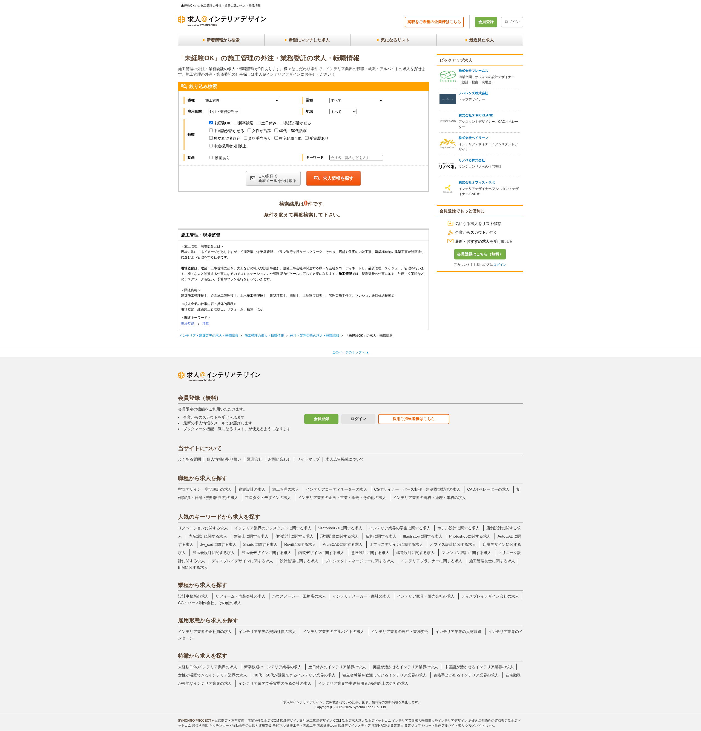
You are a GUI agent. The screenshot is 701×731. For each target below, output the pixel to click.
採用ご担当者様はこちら (414, 418)
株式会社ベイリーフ (473, 138)
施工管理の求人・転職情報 (264, 336)
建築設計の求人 (252, 489)
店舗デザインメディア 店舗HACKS (364, 725)
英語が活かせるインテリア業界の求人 (405, 667)
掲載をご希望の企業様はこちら (434, 21)
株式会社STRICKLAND (476, 115)
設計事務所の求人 (193, 596)
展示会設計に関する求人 (214, 552)
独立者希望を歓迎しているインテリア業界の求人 (384, 675)
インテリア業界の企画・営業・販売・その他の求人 (342, 497)
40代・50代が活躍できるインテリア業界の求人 (294, 675)
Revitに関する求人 (300, 544)
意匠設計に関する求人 (370, 552)
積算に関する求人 (381, 536)
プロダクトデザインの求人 (268, 497)
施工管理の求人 (285, 489)
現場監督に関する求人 (339, 536)
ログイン (512, 21)
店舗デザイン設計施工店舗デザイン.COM (310, 721)
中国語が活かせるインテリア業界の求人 (479, 667)
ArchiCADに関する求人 (343, 544)
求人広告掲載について (345, 459)
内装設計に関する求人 (208, 536)
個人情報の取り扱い (224, 459)
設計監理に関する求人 (299, 561)
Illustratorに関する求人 (422, 536)
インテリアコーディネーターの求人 (336, 489)
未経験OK (222, 123)
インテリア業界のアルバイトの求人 (333, 631)
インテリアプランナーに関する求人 (431, 561)
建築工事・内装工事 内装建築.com (311, 725)
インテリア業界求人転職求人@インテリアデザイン (429, 721)
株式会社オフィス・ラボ (477, 182)
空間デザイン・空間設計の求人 (205, 489)
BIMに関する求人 (193, 567)
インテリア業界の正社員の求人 (205, 631)
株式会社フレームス (473, 71)
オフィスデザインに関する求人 (396, 544)
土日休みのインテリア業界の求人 (337, 667)
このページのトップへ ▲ (350, 352)
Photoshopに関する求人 (470, 536)
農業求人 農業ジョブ (405, 725)
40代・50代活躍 (293, 131)
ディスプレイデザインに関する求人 (242, 561)
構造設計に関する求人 (415, 552)
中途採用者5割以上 (230, 146)
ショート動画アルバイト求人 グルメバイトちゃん (458, 725)
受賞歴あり (319, 138)
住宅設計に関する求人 (294, 536)
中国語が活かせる (229, 131)
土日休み (269, 123)
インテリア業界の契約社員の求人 (267, 631)
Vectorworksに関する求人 (340, 528)
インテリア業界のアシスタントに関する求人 (273, 528)
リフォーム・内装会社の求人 (240, 596)
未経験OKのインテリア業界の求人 (207, 667)
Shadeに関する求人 (260, 544)
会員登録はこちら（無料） (480, 254)
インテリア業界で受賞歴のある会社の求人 (275, 683)
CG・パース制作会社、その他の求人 (209, 603)
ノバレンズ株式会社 (473, 93)
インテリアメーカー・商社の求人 (361, 596)
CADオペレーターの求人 (488, 489)
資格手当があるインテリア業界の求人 (466, 675)
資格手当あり (259, 138)
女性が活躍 (261, 131)
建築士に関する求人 (251, 536)
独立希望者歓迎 (227, 138)
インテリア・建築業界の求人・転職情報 (209, 336)
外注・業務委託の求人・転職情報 (314, 336)
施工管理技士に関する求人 (492, 561)
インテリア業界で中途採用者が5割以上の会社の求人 (363, 683)
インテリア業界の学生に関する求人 (399, 528)
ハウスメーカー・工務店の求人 (299, 596)
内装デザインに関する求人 (321, 552)
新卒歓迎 (246, 123)
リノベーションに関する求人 (203, 528)
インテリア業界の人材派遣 (458, 631)
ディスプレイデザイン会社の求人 (490, 596)
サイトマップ (308, 459)
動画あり (222, 158)
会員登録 (486, 21)
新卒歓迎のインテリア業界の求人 (272, 667)
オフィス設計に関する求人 (453, 544)
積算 (205, 323)
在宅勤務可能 (290, 138)
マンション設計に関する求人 (466, 552)
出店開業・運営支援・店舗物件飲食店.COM (247, 721)
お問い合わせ (279, 459)
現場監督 (187, 323)
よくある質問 (189, 459)
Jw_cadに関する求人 (218, 544)
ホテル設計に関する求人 (458, 528)
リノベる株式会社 (472, 160)
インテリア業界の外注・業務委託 (400, 631)
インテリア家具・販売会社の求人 (426, 596)
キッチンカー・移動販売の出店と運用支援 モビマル (247, 725)
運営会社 (254, 459)
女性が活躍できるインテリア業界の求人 (212, 675)
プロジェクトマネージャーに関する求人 (359, 561)
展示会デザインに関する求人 (266, 552)
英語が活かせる (297, 123)
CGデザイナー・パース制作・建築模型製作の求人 (417, 489)
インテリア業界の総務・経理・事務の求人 (429, 497)
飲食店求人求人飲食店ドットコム (366, 721)
